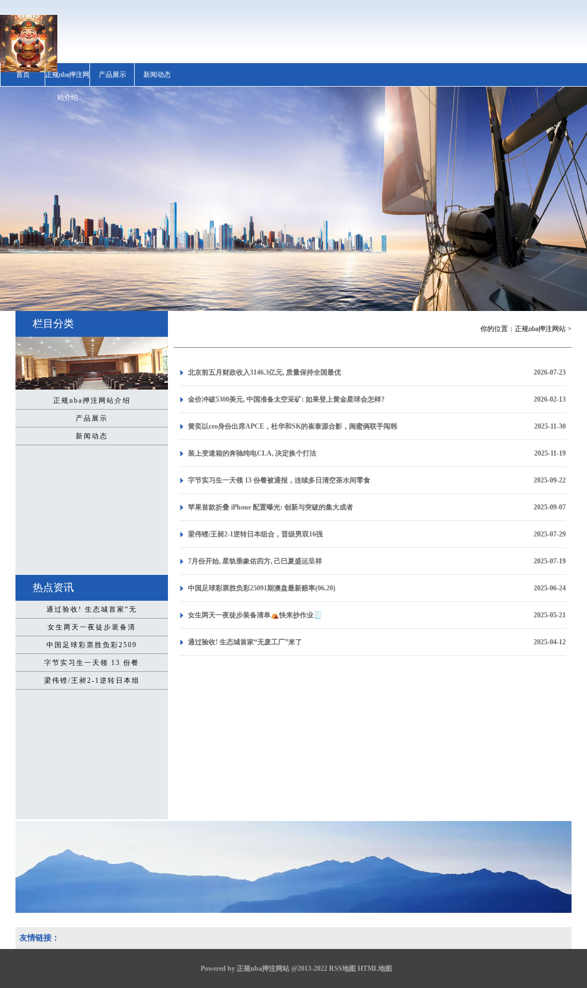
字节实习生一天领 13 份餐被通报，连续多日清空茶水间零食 (279, 480)
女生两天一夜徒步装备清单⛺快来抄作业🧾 (255, 615)
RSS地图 (342, 968)
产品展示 (112, 75)
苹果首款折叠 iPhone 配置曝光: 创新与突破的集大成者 (270, 507)
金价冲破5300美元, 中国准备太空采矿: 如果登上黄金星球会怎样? (286, 399)
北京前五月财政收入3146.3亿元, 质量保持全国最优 (264, 372)
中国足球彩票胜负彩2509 (91, 645)
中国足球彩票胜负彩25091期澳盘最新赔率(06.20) (261, 588)
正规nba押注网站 (540, 329)
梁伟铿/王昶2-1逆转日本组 (92, 680)
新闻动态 (157, 75)
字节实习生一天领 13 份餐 (91, 663)
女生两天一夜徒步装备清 (92, 627)
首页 (23, 75)
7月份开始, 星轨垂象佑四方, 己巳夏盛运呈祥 (255, 561)
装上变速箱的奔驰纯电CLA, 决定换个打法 (252, 453)
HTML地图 (375, 968)
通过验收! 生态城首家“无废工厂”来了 (245, 642)
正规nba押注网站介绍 (67, 86)
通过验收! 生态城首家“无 (91, 609)
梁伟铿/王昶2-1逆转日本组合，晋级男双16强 (255, 534)
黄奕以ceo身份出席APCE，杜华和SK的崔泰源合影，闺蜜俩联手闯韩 (292, 426)
